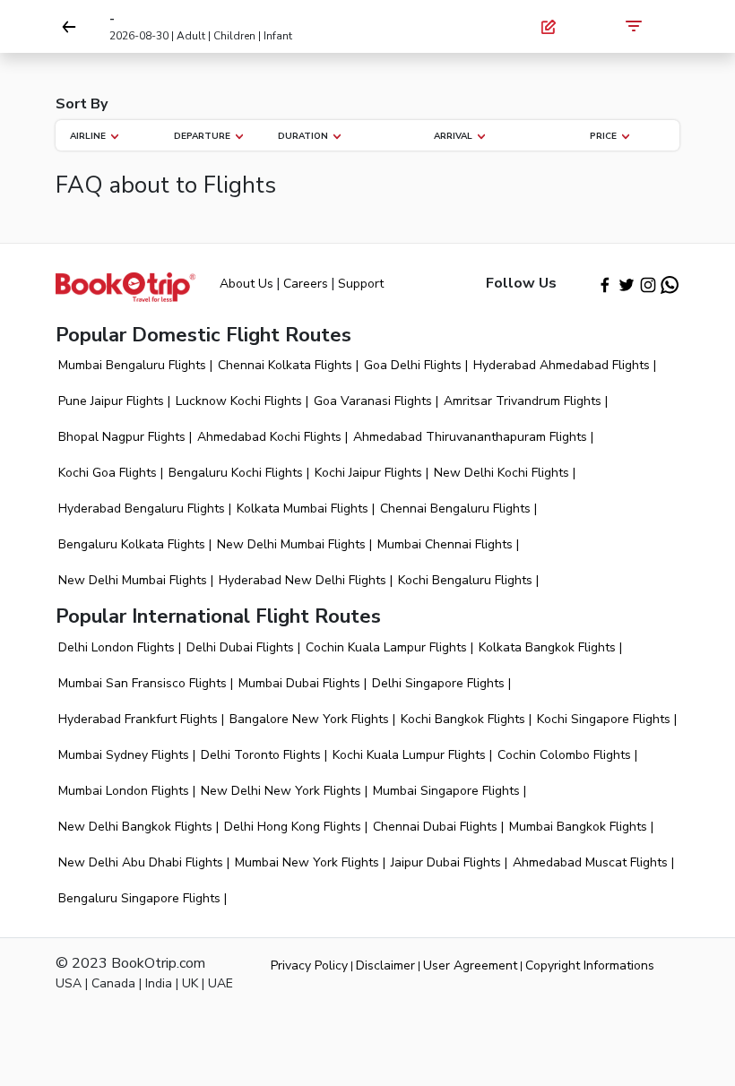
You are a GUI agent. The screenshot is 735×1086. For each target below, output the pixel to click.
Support (361, 283)
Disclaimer (385, 965)
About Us (246, 283)
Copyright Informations (589, 965)
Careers (305, 283)
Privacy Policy (309, 965)
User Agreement (470, 965)
